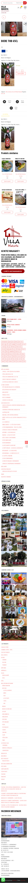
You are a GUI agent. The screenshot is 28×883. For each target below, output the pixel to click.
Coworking (4, 745)
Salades (4, 729)
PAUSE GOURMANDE (6, 397)
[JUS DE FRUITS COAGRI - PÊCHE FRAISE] (4, 17)
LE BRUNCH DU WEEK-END (7, 400)
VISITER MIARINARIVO (6, 443)
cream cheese (19, 346)
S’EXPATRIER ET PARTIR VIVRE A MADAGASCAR (11, 409)
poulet (10, 356)
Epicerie (3, 657)
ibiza (7, 351)
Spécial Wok (5, 737)
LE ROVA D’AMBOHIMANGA (7, 458)
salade (7, 359)
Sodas (5, 701)
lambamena (11, 351)
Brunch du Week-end (7, 709)
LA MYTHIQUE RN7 (5, 412)
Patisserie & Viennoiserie (6, 763)
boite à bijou (4, 344)
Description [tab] (5, 114)
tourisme (3, 774)
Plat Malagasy (5, 727)
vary (15, 361)
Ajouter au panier (21, 73)
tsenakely (10, 361)
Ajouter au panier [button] (7, 181)
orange (22, 354)
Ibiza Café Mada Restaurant (17, 92)
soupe (19, 359)
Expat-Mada (3, 668)
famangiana (9, 349)
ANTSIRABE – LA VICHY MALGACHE (8, 432)
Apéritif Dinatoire (6, 685)
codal (7, 346)
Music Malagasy (4, 758)
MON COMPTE (4, 466)
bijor (10, 342)
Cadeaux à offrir (4, 647)
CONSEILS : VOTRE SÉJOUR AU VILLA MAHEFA (11, 371)
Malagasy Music (5, 761)
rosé (23, 356)
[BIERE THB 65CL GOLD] (24, 17)
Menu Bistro (5, 716)
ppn (13, 356)
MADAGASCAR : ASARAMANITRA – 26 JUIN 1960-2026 (11, 798)
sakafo (3, 359)
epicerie (3, 349)
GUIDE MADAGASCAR (5, 403)
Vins (4, 703)
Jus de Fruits (6, 698)
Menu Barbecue (5, 714)
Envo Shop (23, 880)
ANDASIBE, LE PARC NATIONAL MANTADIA (10, 415)
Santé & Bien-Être (5, 769)
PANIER (2, 474)
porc (6, 356)
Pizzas (21, 209)
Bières (7, 92)
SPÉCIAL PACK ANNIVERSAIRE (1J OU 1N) (10, 376)
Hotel (2, 681)
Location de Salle (5, 743)
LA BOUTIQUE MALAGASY (6, 469)
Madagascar (4, 753)
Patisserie (4, 719)
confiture (12, 346)
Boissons (10, 92)
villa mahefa (19, 361)
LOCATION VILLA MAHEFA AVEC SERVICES (10, 382)
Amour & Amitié (5, 675)
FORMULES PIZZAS (6, 395)
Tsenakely (4, 665)
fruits (23, 349)
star (23, 359)
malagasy (11, 354)
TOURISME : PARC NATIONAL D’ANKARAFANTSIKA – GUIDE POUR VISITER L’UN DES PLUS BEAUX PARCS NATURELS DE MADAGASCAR (13, 789)
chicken (18, 344)
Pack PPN (4, 662)
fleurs (14, 349)
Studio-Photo (4, 771)
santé (11, 359)
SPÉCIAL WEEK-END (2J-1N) (7, 374)
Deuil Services (4, 655)
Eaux (4, 695)
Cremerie (4, 659)
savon (15, 359)
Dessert (4, 711)
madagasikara (5, 354)
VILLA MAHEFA (4, 7)
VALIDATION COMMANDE (6, 477)
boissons (21, 342)
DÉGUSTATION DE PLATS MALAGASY (9, 389)
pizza (3, 356)
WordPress (14, 880)
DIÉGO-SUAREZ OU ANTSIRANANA (8, 437)
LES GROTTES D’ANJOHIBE (7, 456)
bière (2, 93)
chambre (13, 344)
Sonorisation (5, 750)
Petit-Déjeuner (5, 722)
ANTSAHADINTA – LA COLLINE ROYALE (9, 450)
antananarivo (5, 342)
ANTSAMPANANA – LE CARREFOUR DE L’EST (10, 453)
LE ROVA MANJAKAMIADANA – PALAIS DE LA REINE (12, 427)
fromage (19, 349)
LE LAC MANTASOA (5, 422)
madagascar (18, 351)
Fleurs (2, 673)
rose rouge (18, 356)
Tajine (3, 740)
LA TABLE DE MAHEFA (5, 385)
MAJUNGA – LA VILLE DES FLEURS (8, 435)
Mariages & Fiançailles (7, 748)
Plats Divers (4, 766)
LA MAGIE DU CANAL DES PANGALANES (9, 430)
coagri (3, 346)
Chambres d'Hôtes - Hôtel (6, 649)
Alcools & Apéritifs (8, 690)
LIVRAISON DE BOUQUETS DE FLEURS (9, 471)
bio (13, 342)
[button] (24, 24)
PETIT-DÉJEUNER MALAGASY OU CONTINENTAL (11, 387)
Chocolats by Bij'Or (5, 652)
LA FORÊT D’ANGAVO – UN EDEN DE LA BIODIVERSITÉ (12, 448)
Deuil (3, 678)
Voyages (3, 779)
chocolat (23, 344)
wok (24, 361)
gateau (3, 351)
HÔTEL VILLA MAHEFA (5, 369)
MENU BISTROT (5, 392)
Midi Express (4, 756)
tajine (3, 361)
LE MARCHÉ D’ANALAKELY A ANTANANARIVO (10, 461)
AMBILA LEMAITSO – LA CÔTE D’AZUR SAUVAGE (11, 424)
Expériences (3, 670)
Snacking (20, 176)
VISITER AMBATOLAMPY (6, 440)
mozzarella (17, 354)
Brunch (4, 706)
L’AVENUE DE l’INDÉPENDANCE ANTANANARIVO (11, 463)
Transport (3, 776)
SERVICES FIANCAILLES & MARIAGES (9, 379)
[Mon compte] (18, 7)
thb (4, 93)
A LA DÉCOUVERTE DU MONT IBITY (8, 445)
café (9, 344)
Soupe (7, 176)
